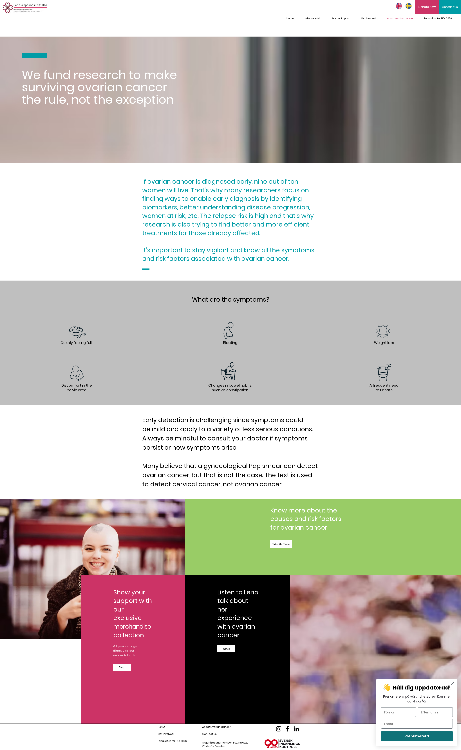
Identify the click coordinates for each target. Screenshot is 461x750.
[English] (398, 6)
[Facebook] (287, 728)
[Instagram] (278, 728)
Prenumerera (417, 736)
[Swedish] (407, 6)
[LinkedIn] (296, 728)
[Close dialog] (453, 683)
